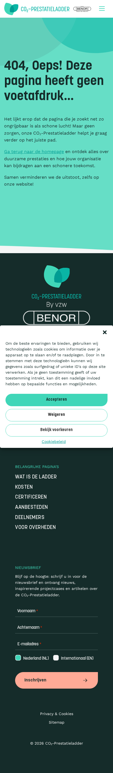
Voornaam (27, 611)
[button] (105, 332)
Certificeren (31, 497)
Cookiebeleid (54, 441)
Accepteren (56, 400)
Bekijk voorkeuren (56, 430)
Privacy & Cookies (56, 714)
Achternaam (29, 627)
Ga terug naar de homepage (34, 151)
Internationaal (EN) (73, 659)
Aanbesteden (31, 507)
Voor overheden (35, 527)
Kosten (24, 487)
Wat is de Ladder (36, 477)
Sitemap (56, 722)
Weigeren (56, 415)
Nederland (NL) (31, 659)
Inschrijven (35, 680)
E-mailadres (29, 644)
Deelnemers (29, 517)
